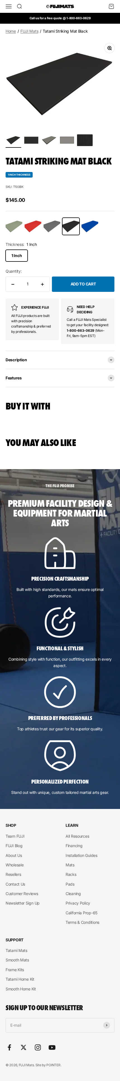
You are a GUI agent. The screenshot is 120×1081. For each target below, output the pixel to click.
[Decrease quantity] (13, 284)
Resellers (13, 874)
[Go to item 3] (49, 141)
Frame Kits (15, 969)
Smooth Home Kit (21, 989)
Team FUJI (15, 836)
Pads (70, 884)
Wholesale (14, 864)
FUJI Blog (14, 845)
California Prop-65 (81, 912)
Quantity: (13, 271)
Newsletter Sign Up (23, 903)
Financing (74, 845)
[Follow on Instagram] (38, 1047)
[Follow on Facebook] (9, 1047)
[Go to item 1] (13, 141)
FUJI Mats (29, 31)
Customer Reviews (22, 893)
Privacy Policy (78, 903)
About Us (14, 855)
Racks (71, 874)
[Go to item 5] (85, 141)
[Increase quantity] (42, 284)
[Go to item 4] (67, 141)
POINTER (53, 1065)
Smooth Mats (17, 960)
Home (11, 31)
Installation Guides (81, 855)
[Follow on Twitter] (23, 1047)
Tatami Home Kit (20, 979)
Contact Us (15, 884)
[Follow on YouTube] (52, 1047)
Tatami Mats (16, 950)
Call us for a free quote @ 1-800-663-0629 (60, 18)
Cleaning (73, 893)
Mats (70, 864)
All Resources (77, 836)
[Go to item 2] (31, 141)
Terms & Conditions (82, 922)
